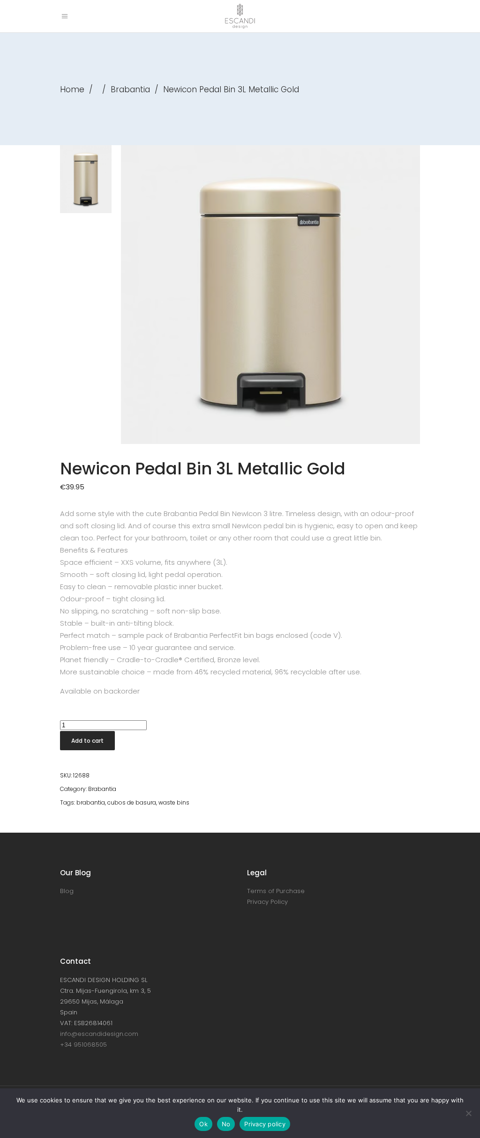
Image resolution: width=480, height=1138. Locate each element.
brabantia (90, 802)
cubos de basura (131, 802)
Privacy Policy (267, 901)
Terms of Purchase (276, 891)
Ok (203, 1124)
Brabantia (130, 89)
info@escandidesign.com (99, 1033)
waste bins (173, 802)
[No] (468, 1113)
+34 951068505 (83, 1044)
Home (72, 89)
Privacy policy (264, 1124)
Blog (67, 891)
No (226, 1124)
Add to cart (87, 741)
